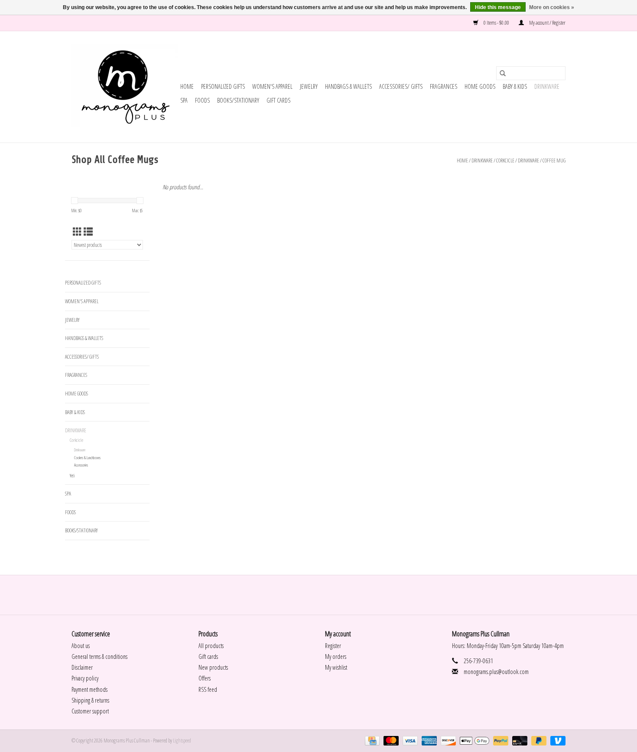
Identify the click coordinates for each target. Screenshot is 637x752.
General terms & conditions (99, 656)
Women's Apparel (272, 86)
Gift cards (278, 100)
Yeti (72, 475)
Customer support (90, 711)
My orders (335, 656)
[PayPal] (499, 740)
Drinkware (546, 86)
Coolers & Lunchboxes (87, 457)
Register (333, 646)
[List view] (88, 232)
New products (213, 667)
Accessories (81, 465)
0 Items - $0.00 (496, 22)
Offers (204, 678)
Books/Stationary (238, 100)
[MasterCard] (390, 740)
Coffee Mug (554, 160)
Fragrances (443, 86)
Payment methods (89, 689)
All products (211, 646)
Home (187, 86)
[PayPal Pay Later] (537, 740)
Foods (202, 100)
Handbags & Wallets (348, 86)
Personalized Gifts (223, 86)
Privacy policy (85, 678)
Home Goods (480, 86)
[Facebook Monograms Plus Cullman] (311, 595)
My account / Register (547, 22)
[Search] (502, 73)
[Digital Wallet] (473, 740)
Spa (184, 100)
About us (81, 646)
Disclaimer (82, 667)
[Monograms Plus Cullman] (125, 87)
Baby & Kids (515, 86)
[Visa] (409, 740)
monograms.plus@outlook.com (496, 672)
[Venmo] (556, 740)
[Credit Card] (371, 740)
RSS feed (207, 689)
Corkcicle (505, 160)
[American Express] (428, 740)
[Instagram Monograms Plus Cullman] (326, 595)
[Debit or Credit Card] (518, 740)
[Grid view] (77, 232)
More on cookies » (551, 7)
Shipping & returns (90, 700)
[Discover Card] (447, 740)
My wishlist (336, 667)
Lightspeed (182, 740)
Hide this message (498, 7)
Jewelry (309, 86)
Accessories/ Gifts (400, 86)
